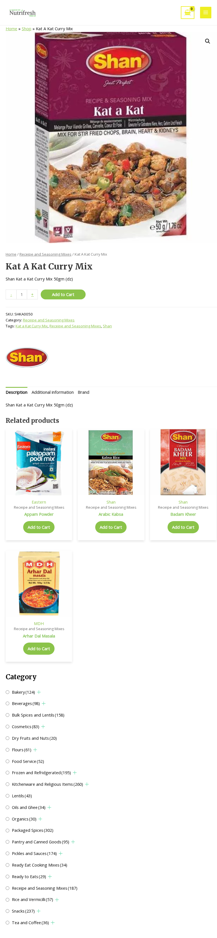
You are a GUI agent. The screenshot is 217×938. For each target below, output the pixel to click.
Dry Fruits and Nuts (34, 738)
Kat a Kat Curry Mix (32, 325)
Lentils (22, 795)
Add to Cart (63, 294)
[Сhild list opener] (39, 692)
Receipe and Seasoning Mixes (44, 888)
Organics (24, 819)
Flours (21, 749)
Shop (26, 28)
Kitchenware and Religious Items (47, 784)
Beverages (26, 703)
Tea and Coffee (30, 922)
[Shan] (27, 357)
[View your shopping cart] (187, 12)
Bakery (23, 692)
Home (11, 28)
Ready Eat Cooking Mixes (39, 865)
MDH (39, 623)
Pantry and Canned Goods (40, 842)
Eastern (39, 502)
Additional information (53, 392)
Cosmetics (25, 726)
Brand (83, 392)
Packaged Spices (32, 830)
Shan (107, 325)
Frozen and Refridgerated (41, 772)
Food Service (28, 761)
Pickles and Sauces (34, 853)
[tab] (16, 392)
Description (16, 392)
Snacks (23, 911)
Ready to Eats (29, 876)
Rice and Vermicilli (32, 899)
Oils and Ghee (28, 807)
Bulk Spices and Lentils (38, 715)
